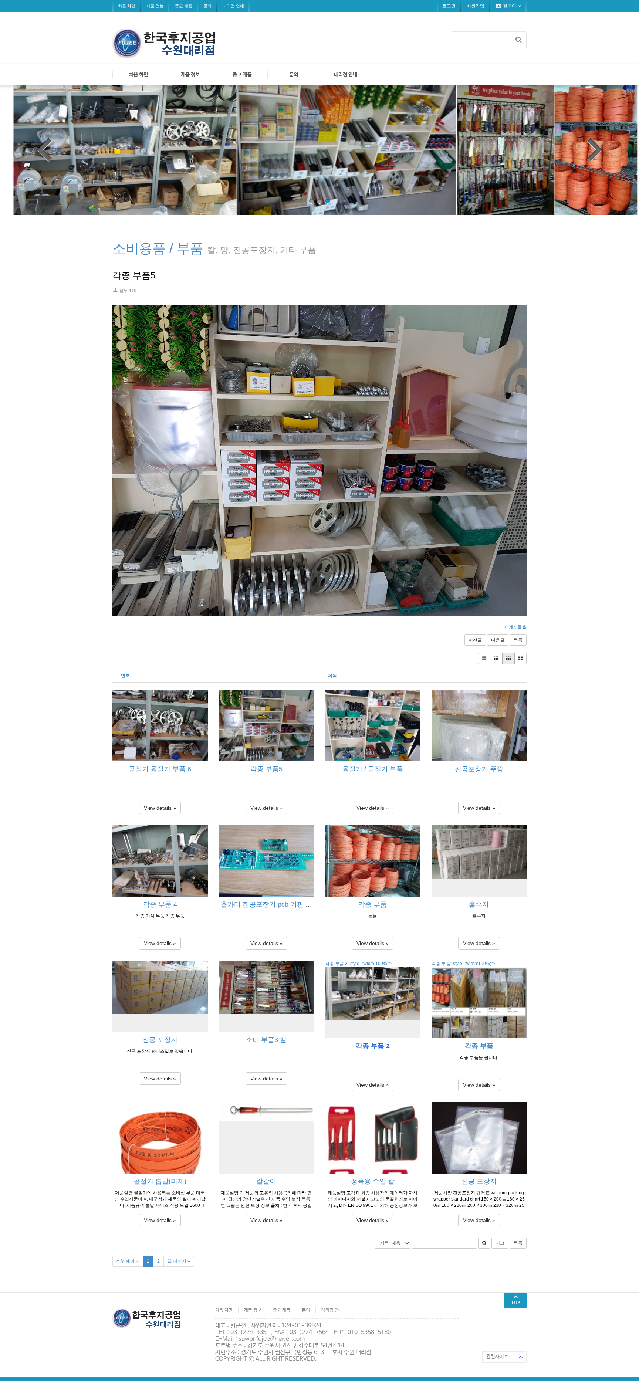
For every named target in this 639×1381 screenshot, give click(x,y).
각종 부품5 (266, 769)
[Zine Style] (496, 658)
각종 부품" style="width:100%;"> (463, 963)
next (594, 150)
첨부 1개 (127, 290)
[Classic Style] (484, 658)
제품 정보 (155, 6)
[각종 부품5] (266, 725)
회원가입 (475, 6)
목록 (518, 640)
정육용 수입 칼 (373, 1181)
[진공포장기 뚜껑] (479, 725)
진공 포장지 (160, 1039)
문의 (207, 6)
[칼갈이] (266, 1138)
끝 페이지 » (179, 1261)
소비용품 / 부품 (157, 248)
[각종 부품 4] (160, 861)
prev (44, 150)
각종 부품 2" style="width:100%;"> (358, 963)
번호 (125, 675)
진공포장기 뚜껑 (479, 769)
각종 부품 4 (160, 904)
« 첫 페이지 (127, 1261)
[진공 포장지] (160, 996)
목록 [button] (518, 1243)
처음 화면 (126, 6)
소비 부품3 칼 (266, 1039)
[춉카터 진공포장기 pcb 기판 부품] (266, 861)
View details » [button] (160, 808)
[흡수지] (479, 861)
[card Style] (508, 658)
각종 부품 (372, 904)
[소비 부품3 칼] (266, 996)
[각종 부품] (372, 861)
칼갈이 (266, 1181)
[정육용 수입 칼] (372, 1138)
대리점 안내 (233, 6)
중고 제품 (183, 6)
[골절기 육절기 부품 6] (160, 725)
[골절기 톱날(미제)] (160, 1138)
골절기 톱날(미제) (159, 1181)
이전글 (475, 640)
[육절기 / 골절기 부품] (372, 725)
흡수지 (479, 904)
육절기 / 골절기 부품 (372, 769)
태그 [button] (500, 1243)
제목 (332, 675)
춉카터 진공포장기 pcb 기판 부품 (270, 904)
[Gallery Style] (520, 658)
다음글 (497, 640)
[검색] (518, 39)
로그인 (449, 6)
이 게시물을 (515, 627)
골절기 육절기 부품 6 (160, 769)
